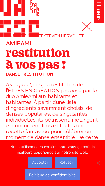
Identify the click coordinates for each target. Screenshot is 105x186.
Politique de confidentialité (52, 175)
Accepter (40, 162)
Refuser (66, 162)
